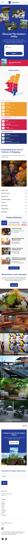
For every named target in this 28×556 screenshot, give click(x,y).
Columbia (3, 503)
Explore (14, 53)
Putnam (3, 509)
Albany (2, 502)
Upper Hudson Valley (14, 222)
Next (4, 483)
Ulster (2, 513)
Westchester (4, 515)
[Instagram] (6, 539)
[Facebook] (2, 539)
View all (4, 223)
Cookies (2, 525)
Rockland (3, 512)
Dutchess (3, 505)
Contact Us (3, 495)
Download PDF (14, 442)
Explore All (14, 285)
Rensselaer (3, 510)
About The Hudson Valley (6, 493)
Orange (2, 507)
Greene (2, 506)
